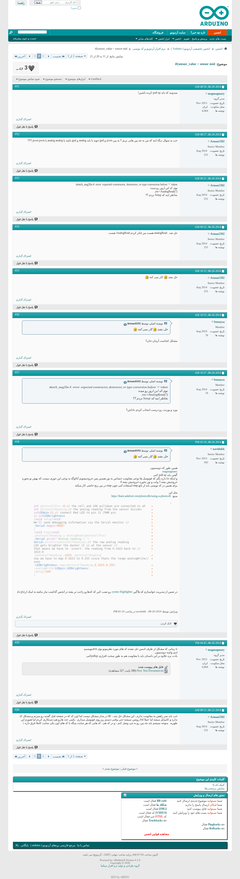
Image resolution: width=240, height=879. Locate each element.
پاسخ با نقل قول (24, 126)
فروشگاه (158, 32)
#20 (17, 709)
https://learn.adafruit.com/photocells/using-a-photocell (141, 496)
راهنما (21, 3)
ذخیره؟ (74, 8)
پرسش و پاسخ (199, 38)
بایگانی (25, 845)
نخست (57, 56)
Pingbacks (214, 824)
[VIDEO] (161, 812)
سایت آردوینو (177, 32)
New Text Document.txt (150, 670)
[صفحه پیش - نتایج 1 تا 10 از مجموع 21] (48, 56)
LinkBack (96, 78)
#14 (17, 226)
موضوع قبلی (128, 768)
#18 (17, 441)
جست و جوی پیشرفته (24, 38)
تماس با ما (83, 845)
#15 (17, 270)
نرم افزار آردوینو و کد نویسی (148, 48)
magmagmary (169, 471)
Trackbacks (156, 820)
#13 (17, 178)
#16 (17, 314)
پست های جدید (218, 38)
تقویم (187, 38)
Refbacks (215, 828)
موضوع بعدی (112, 768)
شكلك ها (161, 804)
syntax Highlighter (121, 591)
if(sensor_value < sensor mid (195, 64)
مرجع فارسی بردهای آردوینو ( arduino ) (52, 845)
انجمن (217, 32)
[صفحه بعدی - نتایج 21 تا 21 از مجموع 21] (30, 56)
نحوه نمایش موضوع (29, 78)
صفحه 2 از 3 (75, 56)
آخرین (21, 56)
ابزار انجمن (164, 38)
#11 (17, 86)
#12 (17, 134)
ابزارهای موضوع (76, 78)
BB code (162, 800)
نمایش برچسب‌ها (215, 788)
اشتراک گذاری (23, 119)
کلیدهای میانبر (145, 38)
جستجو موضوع (53, 78)
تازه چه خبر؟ (198, 32)
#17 (17, 372)
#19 (17, 642)
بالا (17, 845)
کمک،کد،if (219, 785)
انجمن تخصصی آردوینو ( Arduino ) (190, 48)
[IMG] (163, 808)
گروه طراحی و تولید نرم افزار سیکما (120, 865)
